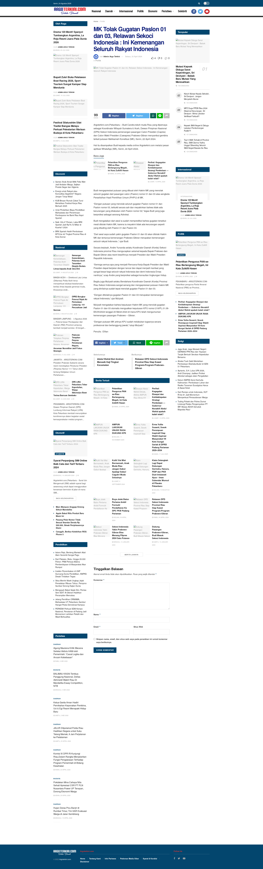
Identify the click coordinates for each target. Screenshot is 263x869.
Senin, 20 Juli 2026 (62, 50)
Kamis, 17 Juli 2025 (160, 454)
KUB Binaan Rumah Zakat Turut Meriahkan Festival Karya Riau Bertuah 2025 (69, 203)
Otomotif (60, 454)
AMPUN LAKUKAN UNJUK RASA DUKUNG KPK (119, 429)
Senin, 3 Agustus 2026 (64, 314)
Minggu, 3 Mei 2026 (62, 690)
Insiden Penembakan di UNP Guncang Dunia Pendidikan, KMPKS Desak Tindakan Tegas (71, 574)
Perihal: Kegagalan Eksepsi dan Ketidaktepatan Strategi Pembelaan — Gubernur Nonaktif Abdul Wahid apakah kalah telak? (158, 170)
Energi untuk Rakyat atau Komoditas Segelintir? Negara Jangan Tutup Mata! (68, 194)
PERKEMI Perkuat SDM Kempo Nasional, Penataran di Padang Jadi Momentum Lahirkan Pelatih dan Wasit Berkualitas (70, 612)
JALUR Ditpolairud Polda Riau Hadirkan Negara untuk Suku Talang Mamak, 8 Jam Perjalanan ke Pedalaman (69, 732)
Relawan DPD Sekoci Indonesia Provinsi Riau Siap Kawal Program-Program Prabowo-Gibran (160, 506)
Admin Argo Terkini (111, 56)
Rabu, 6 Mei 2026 (61, 661)
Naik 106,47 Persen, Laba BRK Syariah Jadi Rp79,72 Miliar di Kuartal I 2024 (68, 225)
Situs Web (138, 626)
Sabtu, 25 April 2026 (63, 741)
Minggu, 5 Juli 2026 (62, 354)
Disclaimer (84, 861)
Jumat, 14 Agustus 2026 (64, 272)
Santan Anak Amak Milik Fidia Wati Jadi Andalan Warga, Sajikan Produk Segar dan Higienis (70, 184)
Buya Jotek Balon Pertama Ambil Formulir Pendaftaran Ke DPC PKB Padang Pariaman (120, 506)
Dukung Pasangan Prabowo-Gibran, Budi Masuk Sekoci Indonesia (160, 532)
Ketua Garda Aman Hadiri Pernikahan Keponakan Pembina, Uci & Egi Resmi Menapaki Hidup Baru (69, 707)
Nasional (96, 11)
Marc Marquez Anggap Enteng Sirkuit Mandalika (70, 508)
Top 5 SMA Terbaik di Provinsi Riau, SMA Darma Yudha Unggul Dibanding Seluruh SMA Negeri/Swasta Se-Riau (196, 143)
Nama (97, 614)
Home (96, 21)
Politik (140, 11)
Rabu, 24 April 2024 (161, 517)
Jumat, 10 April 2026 (157, 181)
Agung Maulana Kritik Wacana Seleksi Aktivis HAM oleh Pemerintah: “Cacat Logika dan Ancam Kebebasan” (68, 652)
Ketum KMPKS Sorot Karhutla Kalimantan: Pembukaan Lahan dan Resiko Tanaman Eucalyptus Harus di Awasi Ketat (193, 384)
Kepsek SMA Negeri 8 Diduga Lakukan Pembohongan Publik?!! (196, 128)
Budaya (56, 670)
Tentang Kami (95, 858)
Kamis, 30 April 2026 (117, 173)
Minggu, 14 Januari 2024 (64, 475)
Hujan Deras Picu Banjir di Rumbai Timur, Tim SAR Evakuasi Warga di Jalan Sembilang (70, 811)
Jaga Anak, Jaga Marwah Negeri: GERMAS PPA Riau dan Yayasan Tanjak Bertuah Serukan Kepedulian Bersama (193, 353)
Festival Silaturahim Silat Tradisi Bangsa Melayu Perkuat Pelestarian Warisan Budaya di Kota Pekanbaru (69, 128)
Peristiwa (166, 11)
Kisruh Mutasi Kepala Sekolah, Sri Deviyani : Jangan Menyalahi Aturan (196, 96)
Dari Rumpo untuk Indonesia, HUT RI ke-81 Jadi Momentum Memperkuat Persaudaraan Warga (193, 395)
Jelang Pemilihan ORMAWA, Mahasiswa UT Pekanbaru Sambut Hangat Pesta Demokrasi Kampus (70, 602)
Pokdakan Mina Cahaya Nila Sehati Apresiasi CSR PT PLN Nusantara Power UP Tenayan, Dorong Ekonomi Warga (68, 787)
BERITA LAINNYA (131, 554)
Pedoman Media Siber (129, 858)
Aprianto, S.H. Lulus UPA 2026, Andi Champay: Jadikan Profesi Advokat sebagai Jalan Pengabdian (193, 373)
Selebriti (182, 11)
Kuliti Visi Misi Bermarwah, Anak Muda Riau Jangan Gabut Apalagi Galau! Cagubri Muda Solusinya (120, 469)
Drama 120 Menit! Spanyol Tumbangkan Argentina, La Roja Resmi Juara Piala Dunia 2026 (70, 37)
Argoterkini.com (65, 859)
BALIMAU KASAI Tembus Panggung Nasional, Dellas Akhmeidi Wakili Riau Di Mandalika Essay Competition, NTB (68, 680)
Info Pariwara (110, 858)
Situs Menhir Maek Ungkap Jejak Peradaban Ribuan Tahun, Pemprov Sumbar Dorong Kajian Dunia (71, 583)
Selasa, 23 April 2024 (133, 56)
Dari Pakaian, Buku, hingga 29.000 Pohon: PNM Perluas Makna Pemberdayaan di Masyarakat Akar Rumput (70, 563)
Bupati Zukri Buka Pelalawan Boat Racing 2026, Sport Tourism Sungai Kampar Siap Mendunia (69, 82)
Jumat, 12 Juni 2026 (62, 399)
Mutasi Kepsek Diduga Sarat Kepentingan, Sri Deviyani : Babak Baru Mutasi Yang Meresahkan (186, 74)
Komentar (99, 580)
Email (97, 626)
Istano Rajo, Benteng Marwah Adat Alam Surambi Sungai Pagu (70, 553)
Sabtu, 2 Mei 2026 (61, 715)
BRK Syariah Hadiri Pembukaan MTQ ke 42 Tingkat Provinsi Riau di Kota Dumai (70, 234)
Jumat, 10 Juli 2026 (62, 95)
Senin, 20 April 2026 (62, 795)
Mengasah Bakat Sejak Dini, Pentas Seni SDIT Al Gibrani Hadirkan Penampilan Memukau (70, 593)
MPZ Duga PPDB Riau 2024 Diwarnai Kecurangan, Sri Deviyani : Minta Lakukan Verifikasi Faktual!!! (196, 112)
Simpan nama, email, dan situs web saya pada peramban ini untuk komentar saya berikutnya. (131, 640)
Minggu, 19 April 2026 (63, 818)
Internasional (126, 11)
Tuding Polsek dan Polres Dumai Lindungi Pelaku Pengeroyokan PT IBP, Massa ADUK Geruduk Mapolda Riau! (193, 405)
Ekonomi (152, 11)
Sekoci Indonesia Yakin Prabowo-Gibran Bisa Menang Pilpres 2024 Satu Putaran (120, 532)
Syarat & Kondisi (150, 858)
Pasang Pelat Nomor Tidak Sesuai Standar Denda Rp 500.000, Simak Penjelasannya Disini (70, 523)
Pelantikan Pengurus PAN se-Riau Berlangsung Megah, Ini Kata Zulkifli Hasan (118, 166)
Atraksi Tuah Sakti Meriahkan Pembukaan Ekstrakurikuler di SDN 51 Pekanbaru (193, 364)
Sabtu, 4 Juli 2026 (62, 141)
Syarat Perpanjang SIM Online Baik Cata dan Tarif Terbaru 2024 (70, 464)
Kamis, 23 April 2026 (62, 770)
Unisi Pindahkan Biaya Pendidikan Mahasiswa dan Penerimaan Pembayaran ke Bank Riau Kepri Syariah (70, 213)
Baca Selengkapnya (64, 498)
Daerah (109, 11)
